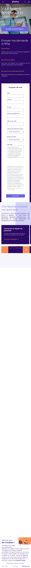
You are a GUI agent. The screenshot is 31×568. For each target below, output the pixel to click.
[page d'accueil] (15, 2)
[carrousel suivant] (26, 249)
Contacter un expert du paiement (16, 247)
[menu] (3, 2)
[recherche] (25, 2)
